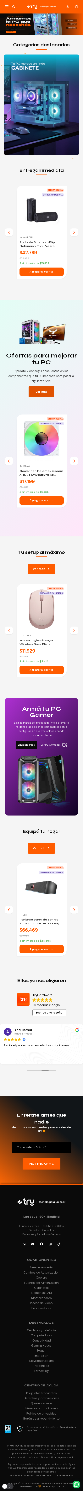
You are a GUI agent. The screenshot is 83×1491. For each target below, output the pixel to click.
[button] (38, 32)
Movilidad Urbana (41, 1361)
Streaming (41, 1371)
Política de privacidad (41, 1413)
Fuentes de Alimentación (41, 1283)
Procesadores (41, 1308)
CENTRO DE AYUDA (41, 1385)
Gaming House (41, 1345)
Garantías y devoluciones (41, 1398)
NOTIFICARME (41, 1163)
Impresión (41, 1356)
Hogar (41, 1350)
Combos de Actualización (41, 1272)
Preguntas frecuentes (41, 1393)
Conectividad (41, 1340)
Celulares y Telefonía (41, 1330)
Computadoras (41, 1335)
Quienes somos (41, 1403)
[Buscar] (13, 6)
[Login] (67, 6)
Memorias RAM (41, 1293)
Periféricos (41, 1366)
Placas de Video (41, 1303)
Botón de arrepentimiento (41, 1418)
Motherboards (41, 1298)
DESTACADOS (41, 1322)
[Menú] (6, 6)
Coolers (41, 1277)
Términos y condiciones (41, 1408)
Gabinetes (41, 1288)
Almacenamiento (41, 1267)
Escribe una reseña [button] (49, 1012)
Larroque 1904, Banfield (41, 1217)
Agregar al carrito (41, 271)
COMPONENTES (41, 1260)
